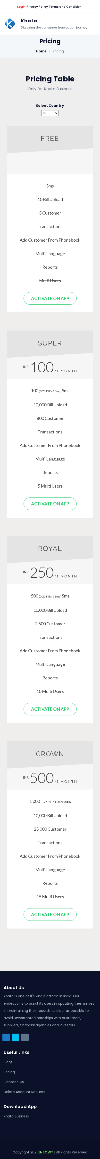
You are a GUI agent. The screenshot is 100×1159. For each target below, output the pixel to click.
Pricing (9, 1072)
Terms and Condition (65, 7)
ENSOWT (45, 1152)
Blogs (8, 1062)
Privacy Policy (37, 7)
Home (41, 51)
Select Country (50, 105)
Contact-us (14, 1082)
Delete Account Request (24, 1091)
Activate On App (50, 298)
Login (21, 7)
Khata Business (16, 1116)
